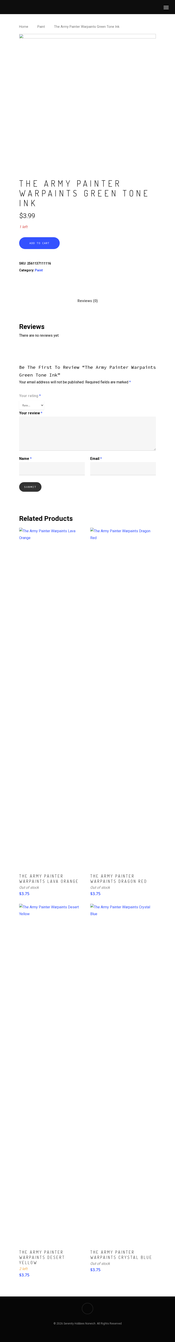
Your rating (30, 396)
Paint (41, 27)
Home (23, 27)
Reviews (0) (87, 301)
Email (96, 458)
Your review (30, 413)
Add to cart (39, 243)
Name (25, 458)
